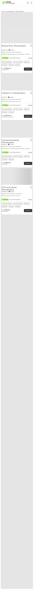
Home (3, 11)
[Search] (28, 2)
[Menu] (31, 3)
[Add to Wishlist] (31, 46)
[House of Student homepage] (8, 2)
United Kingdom (10, 11)
